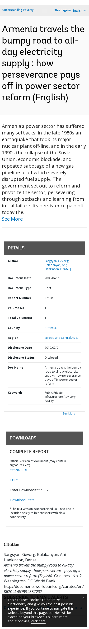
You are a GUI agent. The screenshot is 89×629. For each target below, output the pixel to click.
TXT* (14, 480)
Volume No (16, 308)
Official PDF (19, 470)
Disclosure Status (21, 358)
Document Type (20, 288)
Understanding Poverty (17, 10)
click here (38, 621)
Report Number (19, 298)
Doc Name (15, 368)
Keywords (15, 393)
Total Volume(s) (20, 318)
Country (14, 328)
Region (13, 338)
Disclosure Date (20, 348)
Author (13, 261)
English (77, 11)
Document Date (20, 278)
